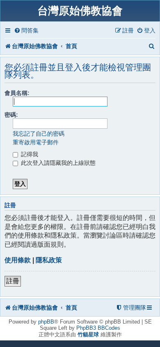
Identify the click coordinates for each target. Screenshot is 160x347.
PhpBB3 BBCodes (98, 328)
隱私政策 (49, 260)
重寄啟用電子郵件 (36, 142)
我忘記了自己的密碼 (38, 133)
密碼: (11, 114)
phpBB (46, 322)
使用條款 (18, 260)
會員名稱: (17, 93)
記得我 (28, 154)
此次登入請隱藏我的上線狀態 (57, 163)
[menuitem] (26, 30)
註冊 (12, 281)
